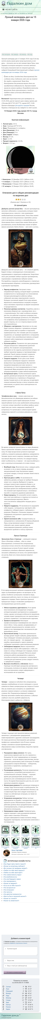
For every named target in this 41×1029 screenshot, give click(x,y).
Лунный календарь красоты (36, 835)
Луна (7, 989)
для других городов (22, 105)
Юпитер (8, 998)
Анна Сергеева (17, 850)
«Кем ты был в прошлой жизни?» (14, 896)
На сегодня (6, 54)
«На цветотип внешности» (12, 894)
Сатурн (8, 1000)
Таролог (30, 13)
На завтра (14, 54)
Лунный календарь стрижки (15, 835)
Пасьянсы (22, 13)
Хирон (8, 1009)
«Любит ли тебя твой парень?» (14, 870)
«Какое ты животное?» (11, 901)
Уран (7, 1002)
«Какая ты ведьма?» (10, 883)
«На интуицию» (8, 890)
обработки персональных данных (18, 943)
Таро (15, 13)
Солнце (8, 987)
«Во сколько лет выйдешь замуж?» (15, 868)
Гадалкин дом (19, 3)
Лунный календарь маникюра (25, 835)
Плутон (8, 1007)
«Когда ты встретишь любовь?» (14, 866)
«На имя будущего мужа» (12, 879)
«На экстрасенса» (9, 888)
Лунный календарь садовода (25, 847)
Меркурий (9, 991)
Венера (8, 993)
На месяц (23, 54)
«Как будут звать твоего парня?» (14, 864)
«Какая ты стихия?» (10, 898)
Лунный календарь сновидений (15, 847)
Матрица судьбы (7, 13)
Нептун (8, 1005)
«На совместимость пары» (12, 875)
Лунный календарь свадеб (5, 847)
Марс (7, 996)
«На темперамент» (9, 881)
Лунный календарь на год (35, 847)
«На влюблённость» (10, 877)
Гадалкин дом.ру (10, 1015)
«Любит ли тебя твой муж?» (12, 872)
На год (29, 54)
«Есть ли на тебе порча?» (12, 885)
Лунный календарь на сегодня (5, 835)
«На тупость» (7, 892)
